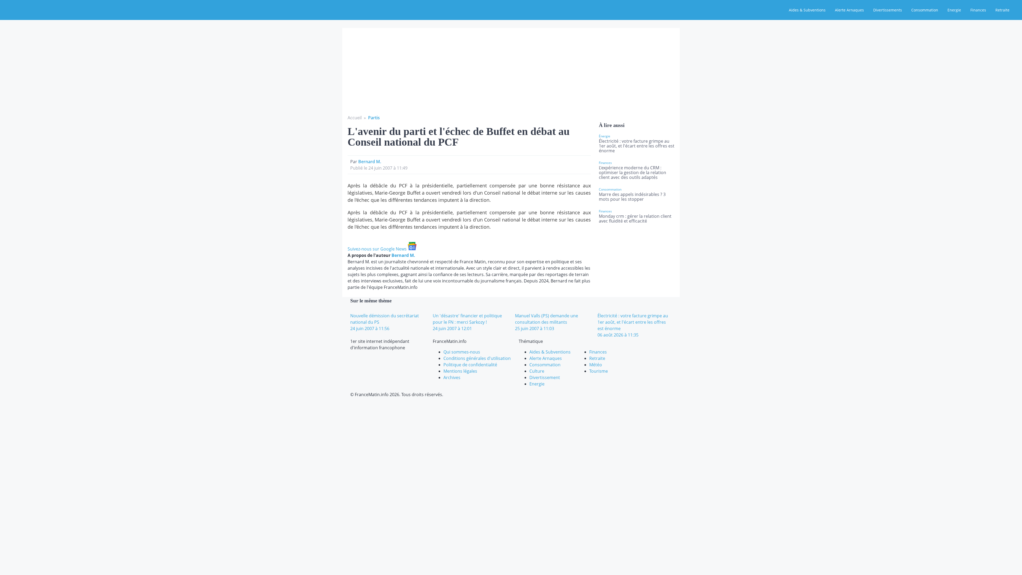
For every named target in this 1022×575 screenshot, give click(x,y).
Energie (954, 10)
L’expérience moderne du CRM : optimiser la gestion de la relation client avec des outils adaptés (632, 172)
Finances (978, 10)
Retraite (1002, 10)
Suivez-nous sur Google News (378, 249)
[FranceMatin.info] (39, 9)
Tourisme (598, 371)
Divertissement (544, 377)
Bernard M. (369, 162)
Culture (536, 371)
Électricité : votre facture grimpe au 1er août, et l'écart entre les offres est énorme (636, 146)
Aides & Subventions (807, 10)
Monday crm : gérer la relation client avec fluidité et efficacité (635, 218)
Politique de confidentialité (470, 365)
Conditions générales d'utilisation (477, 358)
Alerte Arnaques (849, 10)
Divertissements (887, 10)
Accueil (355, 118)
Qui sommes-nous (461, 352)
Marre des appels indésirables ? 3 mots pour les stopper (632, 196)
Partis (374, 118)
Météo (595, 365)
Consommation (924, 10)
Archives (451, 377)
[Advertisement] (511, 74)
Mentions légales (460, 371)
